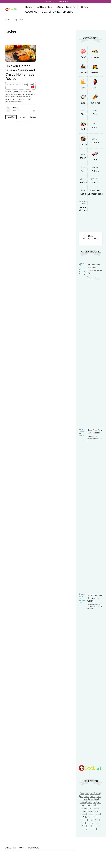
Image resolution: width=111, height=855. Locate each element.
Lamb (95, 127)
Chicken (31, 84)
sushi (88, 826)
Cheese (25, 84)
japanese (90, 811)
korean (96, 811)
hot (90, 808)
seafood (84, 820)
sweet (93, 826)
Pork (95, 159)
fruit (94, 805)
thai (98, 826)
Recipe (93, 817)
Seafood (83, 182)
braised (86, 796)
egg (95, 802)
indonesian (96, 808)
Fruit (83, 129)
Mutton (83, 144)
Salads (95, 171)
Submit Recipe (66, 7)
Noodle (95, 142)
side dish (96, 820)
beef (81, 796)
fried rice (83, 805)
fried (99, 802)
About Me (31, 11)
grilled (98, 805)
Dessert (95, 72)
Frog (95, 114)
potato (87, 817)
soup (88, 823)
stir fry (83, 826)
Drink (83, 87)
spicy (93, 823)
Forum (84, 7)
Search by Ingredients (57, 11)
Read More (11, 117)
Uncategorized (95, 194)
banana (98, 793)
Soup (83, 194)
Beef (83, 57)
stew (98, 823)
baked (92, 793)
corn (96, 799)
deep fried (83, 802)
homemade (84, 808)
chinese (91, 799)
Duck (95, 87)
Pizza (83, 157)
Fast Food (95, 102)
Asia (82, 793)
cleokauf (15, 107)
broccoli (93, 796)
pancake (98, 814)
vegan (86, 829)
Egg (83, 102)
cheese (98, 796)
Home (28, 7)
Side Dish (95, 182)
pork (83, 817)
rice (98, 817)
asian (87, 793)
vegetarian (93, 829)
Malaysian (90, 814)
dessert (89, 802)
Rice (83, 171)
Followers (33, 847)
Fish (83, 114)
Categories (44, 7)
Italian (84, 811)
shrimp (90, 820)
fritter (88, 805)
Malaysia (83, 814)
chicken (85, 799)
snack (83, 823)
